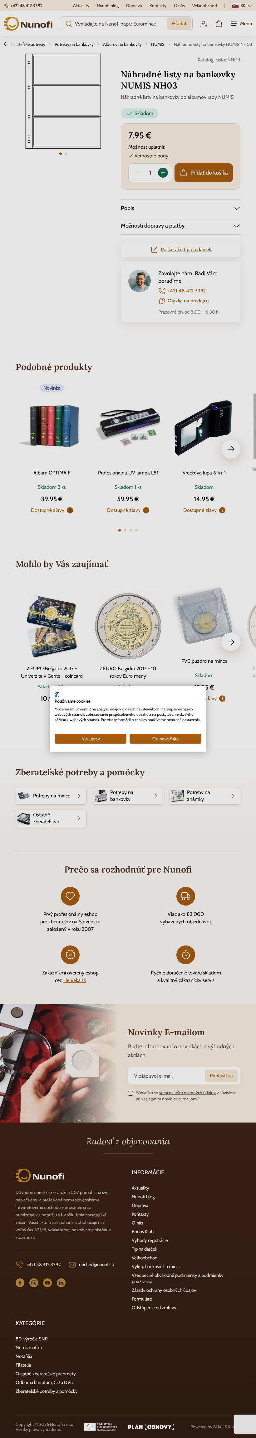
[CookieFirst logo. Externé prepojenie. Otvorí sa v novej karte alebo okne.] (57, 694)
